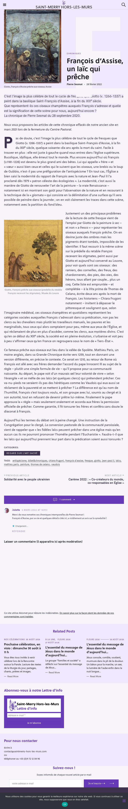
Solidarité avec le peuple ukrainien (27, 479)
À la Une (50, 639)
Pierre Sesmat (75, 84)
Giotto (97, 460)
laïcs (118, 460)
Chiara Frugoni (56, 460)
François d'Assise (74, 460)
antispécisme (19, 460)
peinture (24, 464)
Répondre (19, 531)
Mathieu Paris (11, 464)
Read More (12, 676)
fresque (89, 460)
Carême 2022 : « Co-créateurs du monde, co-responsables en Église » (96, 481)
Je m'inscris (94, 783)
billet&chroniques (37, 460)
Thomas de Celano (40, 464)
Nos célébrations (14, 639)
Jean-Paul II (108, 460)
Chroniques (74, 53)
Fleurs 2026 (64, 639)
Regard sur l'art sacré (22, 453)
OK (64, 804)
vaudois (55, 464)
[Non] (124, 800)
